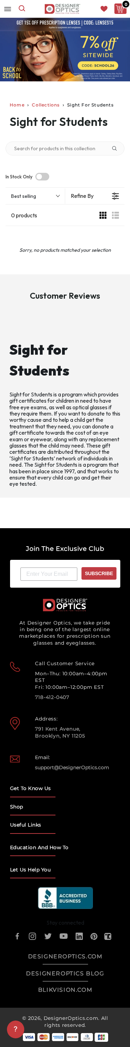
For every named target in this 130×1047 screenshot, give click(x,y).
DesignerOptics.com (71, 1018)
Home (17, 104)
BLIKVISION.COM (65, 989)
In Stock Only (19, 176)
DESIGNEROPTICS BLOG (65, 973)
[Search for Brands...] (117, 148)
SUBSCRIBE (99, 573)
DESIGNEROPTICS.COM (65, 956)
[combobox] (22, 9)
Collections (46, 104)
